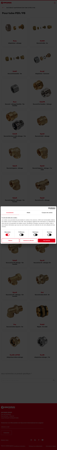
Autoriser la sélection (28, 240)
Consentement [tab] (9, 212)
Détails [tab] (28, 212)
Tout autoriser (46, 240)
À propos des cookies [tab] (47, 212)
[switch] (21, 235)
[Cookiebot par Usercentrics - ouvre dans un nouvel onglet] (49, 208)
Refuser (10, 240)
